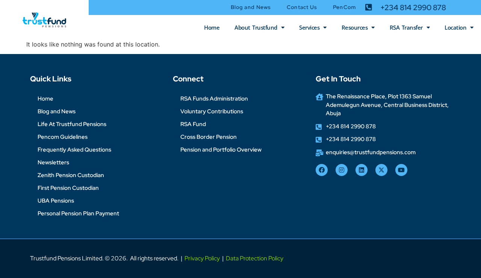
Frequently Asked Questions (74, 149)
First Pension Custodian (68, 188)
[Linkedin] (361, 170)
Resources (355, 27)
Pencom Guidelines (63, 137)
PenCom (344, 7)
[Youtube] (401, 170)
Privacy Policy (202, 258)
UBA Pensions (56, 200)
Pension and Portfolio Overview (221, 149)
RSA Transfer (406, 27)
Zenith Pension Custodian (71, 175)
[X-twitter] (381, 170)
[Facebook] (322, 170)
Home (211, 27)
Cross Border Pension (208, 137)
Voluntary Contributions (211, 111)
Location (455, 27)
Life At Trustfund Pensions (72, 124)
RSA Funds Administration (214, 98)
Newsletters (53, 162)
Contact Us (302, 7)
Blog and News (251, 7)
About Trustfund (255, 27)
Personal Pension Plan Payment (78, 213)
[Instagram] (342, 170)
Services (309, 27)
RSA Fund (193, 124)
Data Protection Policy (254, 258)
